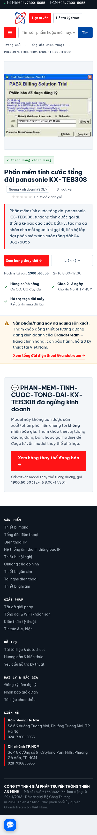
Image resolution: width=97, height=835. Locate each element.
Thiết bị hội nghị (18, 557)
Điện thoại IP (15, 542)
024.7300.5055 (31, 3)
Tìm (85, 32)
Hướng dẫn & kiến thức (23, 657)
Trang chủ (12, 45)
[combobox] (48, 32)
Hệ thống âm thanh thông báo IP (32, 549)
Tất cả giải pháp (18, 607)
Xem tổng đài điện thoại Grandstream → (49, 355)
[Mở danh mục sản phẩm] (10, 32)
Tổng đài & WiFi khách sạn (27, 614)
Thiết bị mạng (16, 527)
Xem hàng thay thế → (24, 260)
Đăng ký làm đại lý (20, 684)
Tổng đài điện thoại (47, 45)
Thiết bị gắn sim (18, 571)
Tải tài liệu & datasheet (24, 649)
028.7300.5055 (71, 3)
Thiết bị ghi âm (17, 586)
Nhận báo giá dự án (21, 692)
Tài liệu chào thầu (19, 699)
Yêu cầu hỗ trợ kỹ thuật (24, 664)
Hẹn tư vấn (40, 18)
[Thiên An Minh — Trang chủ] (20, 18)
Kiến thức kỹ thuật (20, 621)
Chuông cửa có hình (21, 564)
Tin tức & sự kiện (18, 629)
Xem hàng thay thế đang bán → (48, 461)
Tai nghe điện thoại (21, 579)
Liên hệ (72, 260)
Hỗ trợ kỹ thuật (67, 18)
